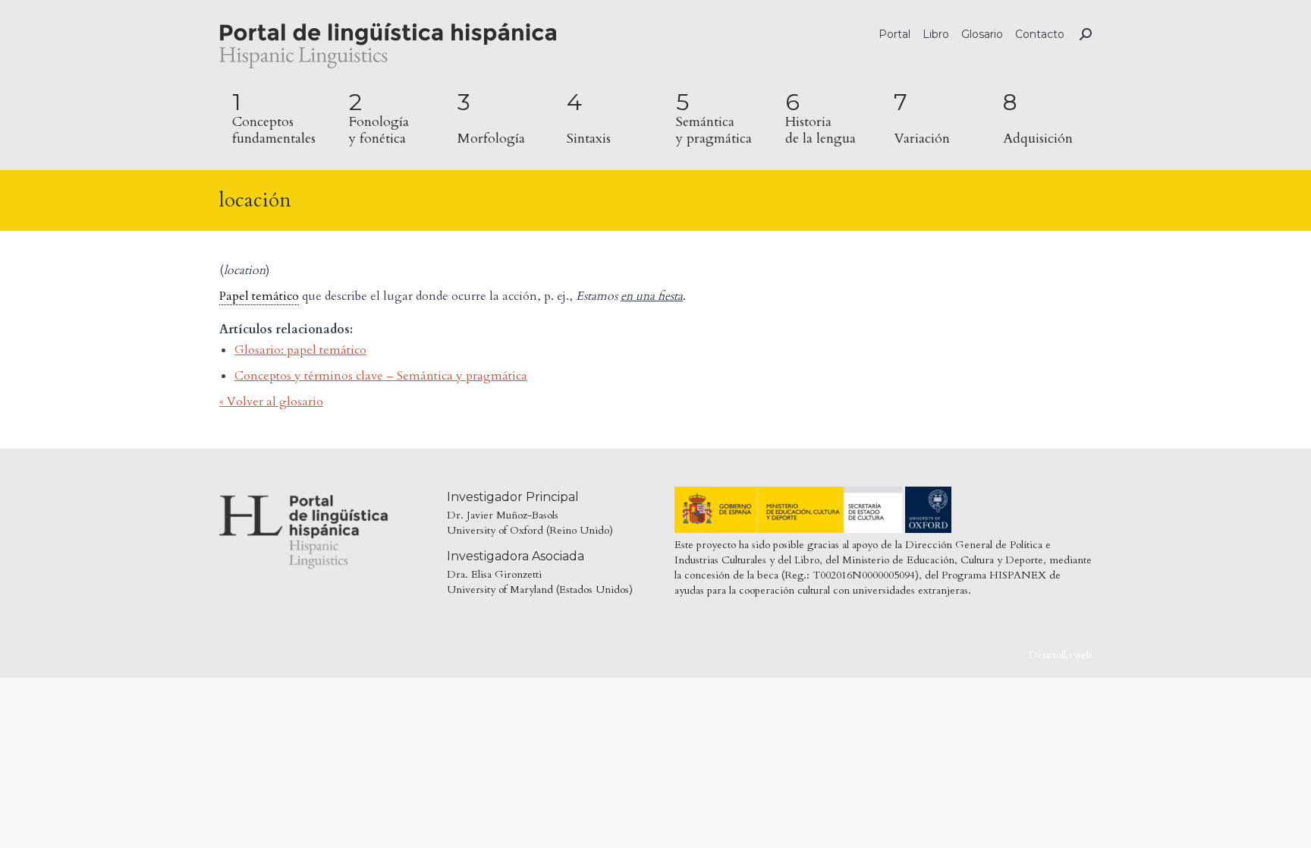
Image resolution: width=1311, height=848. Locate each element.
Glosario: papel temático (300, 350)
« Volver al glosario (271, 401)
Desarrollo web (1060, 655)
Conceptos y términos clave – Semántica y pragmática (380, 375)
